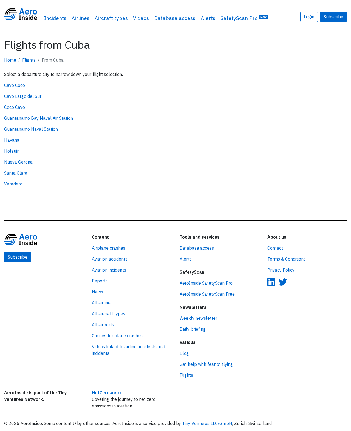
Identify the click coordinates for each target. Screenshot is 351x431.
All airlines (102, 303)
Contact (275, 248)
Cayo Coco (14, 85)
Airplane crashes (108, 248)
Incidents (55, 18)
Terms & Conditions (286, 259)
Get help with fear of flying (206, 364)
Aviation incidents (109, 270)
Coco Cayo (14, 107)
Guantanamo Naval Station (31, 129)
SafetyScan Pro (243, 18)
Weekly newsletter (198, 318)
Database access (174, 18)
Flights (29, 60)
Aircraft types (111, 18)
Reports (100, 281)
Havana (11, 140)
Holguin (11, 151)
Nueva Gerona (18, 162)
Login (309, 16)
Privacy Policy (281, 270)
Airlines (80, 18)
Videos (141, 18)
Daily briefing (193, 329)
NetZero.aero (106, 392)
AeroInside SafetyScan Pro (206, 283)
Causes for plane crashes (117, 335)
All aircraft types (108, 313)
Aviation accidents (110, 259)
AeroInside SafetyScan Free (207, 294)
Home (10, 60)
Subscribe (333, 16)
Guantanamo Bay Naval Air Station (38, 118)
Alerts (208, 18)
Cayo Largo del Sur (22, 96)
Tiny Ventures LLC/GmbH (207, 423)
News (97, 292)
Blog (184, 353)
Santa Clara (15, 173)
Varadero (13, 184)
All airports (103, 324)
